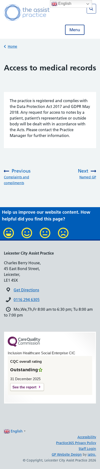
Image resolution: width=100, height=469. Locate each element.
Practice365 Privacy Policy (76, 443)
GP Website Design (67, 454)
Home (12, 46)
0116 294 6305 (27, 299)
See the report (24, 387)
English (64, 3)
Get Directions (26, 289)
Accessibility (86, 437)
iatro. (92, 454)
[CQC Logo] (24, 346)
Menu (74, 29)
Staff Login (87, 448)
